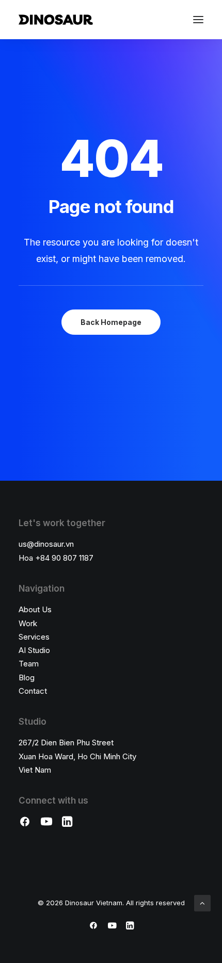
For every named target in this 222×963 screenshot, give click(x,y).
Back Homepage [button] (111, 322)
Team (29, 663)
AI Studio (34, 650)
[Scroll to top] (202, 902)
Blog (27, 677)
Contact (33, 691)
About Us (35, 609)
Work (28, 623)
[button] (198, 19)
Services (34, 637)
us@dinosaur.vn (46, 544)
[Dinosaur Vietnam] (56, 19)
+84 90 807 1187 (64, 558)
